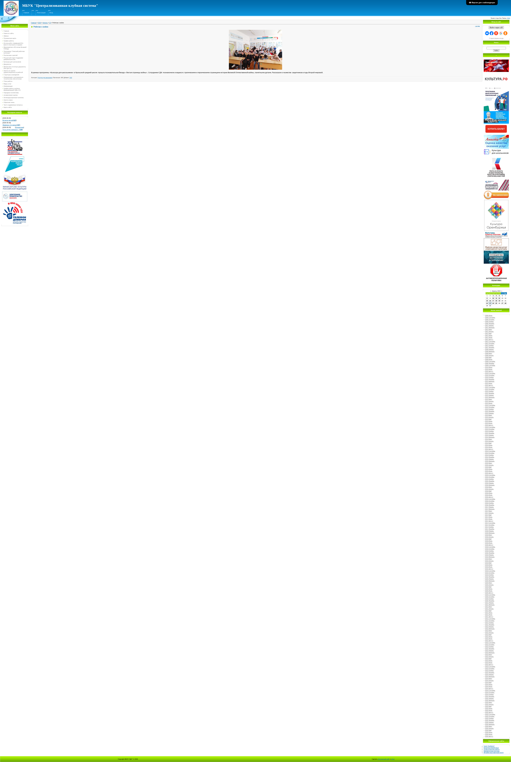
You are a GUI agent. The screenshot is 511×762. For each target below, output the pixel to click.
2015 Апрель (489, 465)
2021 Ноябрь (489, 622)
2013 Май (488, 419)
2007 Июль (488, 337)
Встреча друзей (8, 120)
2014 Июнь (488, 445)
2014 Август (489, 449)
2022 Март (488, 630)
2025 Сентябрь (490, 714)
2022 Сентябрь (490, 642)
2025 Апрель (489, 704)
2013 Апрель (489, 417)
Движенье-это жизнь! (10, 125)
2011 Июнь (488, 383)
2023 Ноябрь (489, 670)
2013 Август (489, 425)
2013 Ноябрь (489, 431)
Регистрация (41, 12)
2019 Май (488, 563)
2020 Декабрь (489, 601)
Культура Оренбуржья (491, 748)
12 (499, 298)
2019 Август (489, 569)
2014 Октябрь (489, 453)
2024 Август (489, 688)
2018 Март (488, 535)
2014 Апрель (489, 441)
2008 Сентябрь (490, 361)
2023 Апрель (489, 656)
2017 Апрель (489, 513)
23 (50, 23)
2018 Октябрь (489, 549)
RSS (508, 18)
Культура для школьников (45, 77)
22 (487, 303)
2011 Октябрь (489, 389)
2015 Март (488, 463)
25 (496, 303)
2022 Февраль (489, 628)
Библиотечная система (491, 751)
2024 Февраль (489, 676)
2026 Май (488, 730)
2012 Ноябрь (489, 409)
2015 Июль (488, 471)
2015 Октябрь (489, 477)
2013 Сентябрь (490, 427)
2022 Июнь (488, 636)
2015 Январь (489, 459)
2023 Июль (488, 662)
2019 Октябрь (489, 573)
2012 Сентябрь (490, 405)
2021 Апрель (489, 608)
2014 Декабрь (489, 457)
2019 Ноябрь (489, 575)
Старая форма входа (496, 38)
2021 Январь (489, 603)
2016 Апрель (489, 489)
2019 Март (488, 559)
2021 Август (489, 616)
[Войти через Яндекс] (496, 33)
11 (496, 298)
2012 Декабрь (489, 411)
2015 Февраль (489, 461)
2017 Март (488, 511)
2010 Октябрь (489, 375)
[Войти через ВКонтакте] (487, 33)
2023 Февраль (489, 652)
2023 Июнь (488, 660)
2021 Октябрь (489, 620)
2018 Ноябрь (489, 551)
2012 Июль (488, 403)
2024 (39, 23)
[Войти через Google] (501, 33)
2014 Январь (489, 435)
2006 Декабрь (489, 323)
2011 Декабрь (489, 393)
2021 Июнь (488, 612)
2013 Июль (488, 423)
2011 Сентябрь (490, 387)
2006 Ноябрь (489, 321)
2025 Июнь (488, 708)
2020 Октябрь (489, 597)
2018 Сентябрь (490, 547)
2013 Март (488, 415)
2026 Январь (489, 722)
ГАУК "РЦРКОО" (489, 746)
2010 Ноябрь (489, 377)
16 (490, 301)
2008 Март (488, 353)
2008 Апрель (489, 355)
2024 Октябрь (489, 692)
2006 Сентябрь (490, 317)
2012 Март (488, 399)
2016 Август (489, 497)
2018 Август (489, 545)
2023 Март (488, 654)
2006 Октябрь (489, 319)
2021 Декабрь (489, 624)
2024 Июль (488, 686)
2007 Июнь (488, 335)
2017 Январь (489, 507)
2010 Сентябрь (490, 373)
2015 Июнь (488, 469)
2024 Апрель (489, 680)
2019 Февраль (489, 557)
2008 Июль (488, 359)
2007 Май (488, 333)
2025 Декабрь (489, 720)
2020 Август (489, 593)
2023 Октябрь (489, 668)
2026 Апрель (489, 728)
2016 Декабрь (489, 505)
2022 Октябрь (489, 644)
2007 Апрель (489, 331)
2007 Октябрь (489, 343)
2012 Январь (489, 395)
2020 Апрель (489, 585)
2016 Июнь (488, 493)
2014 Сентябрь (490, 451)
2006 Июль (488, 315)
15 (487, 301)
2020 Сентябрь (490, 595)
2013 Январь (489, 413)
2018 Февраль (489, 533)
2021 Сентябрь (490, 618)
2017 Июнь (488, 517)
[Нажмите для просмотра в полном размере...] (255, 30)
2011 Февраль (489, 381)
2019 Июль (488, 567)
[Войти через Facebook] (492, 33)
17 (493, 301)
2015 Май (488, 467)
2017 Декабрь (489, 529)
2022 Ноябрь (489, 646)
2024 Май (488, 682)
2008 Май (488, 357)
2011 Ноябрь (489, 391)
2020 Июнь (488, 589)
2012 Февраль (489, 397)
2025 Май (488, 706)
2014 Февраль (489, 437)
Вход (51, 12)
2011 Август (489, 385)
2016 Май (488, 491)
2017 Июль (488, 519)
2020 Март (488, 583)
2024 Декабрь (489, 696)
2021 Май (488, 610)
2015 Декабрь (489, 481)
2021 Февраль (489, 605)
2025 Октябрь (489, 716)
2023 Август (489, 664)
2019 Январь (489, 555)
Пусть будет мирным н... (11, 129)
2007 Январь (489, 325)
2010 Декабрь (489, 379)
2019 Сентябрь (490, 571)
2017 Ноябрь (489, 527)
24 (493, 303)
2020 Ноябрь (489, 599)
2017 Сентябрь (490, 523)
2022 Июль (488, 638)
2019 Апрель (489, 561)
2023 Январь (489, 650)
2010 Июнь (488, 367)
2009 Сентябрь (490, 365)
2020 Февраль (489, 581)
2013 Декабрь (489, 433)
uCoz (393, 759)
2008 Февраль (489, 351)
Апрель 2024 (496, 291)
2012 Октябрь (489, 407)
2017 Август (489, 521)
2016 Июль (488, 495)
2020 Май (488, 587)
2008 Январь (489, 349)
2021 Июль (488, 614)
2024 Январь (489, 674)
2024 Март (488, 678)
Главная (26, 12)
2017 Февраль (489, 509)
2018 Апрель (489, 537)
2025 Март (488, 702)
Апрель (45, 23)
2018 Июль (488, 543)
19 (499, 301)
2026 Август (489, 736)
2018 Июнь (488, 541)
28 (505, 303)
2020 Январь (489, 579)
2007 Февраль (489, 327)
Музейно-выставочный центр (494, 752)
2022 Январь (489, 626)
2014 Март (488, 439)
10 (493, 298)
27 (502, 303)
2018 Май (488, 539)
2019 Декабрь (489, 577)
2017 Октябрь (489, 525)
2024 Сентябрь (490, 690)
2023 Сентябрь (490, 666)
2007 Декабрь (489, 347)
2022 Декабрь (489, 648)
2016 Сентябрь (490, 499)
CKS (70, 77)
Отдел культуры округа (491, 749)
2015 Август (489, 473)
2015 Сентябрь (490, 475)
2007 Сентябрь (490, 341)
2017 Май (488, 515)
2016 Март (488, 487)
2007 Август (489, 339)
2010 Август (489, 371)
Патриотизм (19, 127)
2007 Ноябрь (489, 345)
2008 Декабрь (489, 363)
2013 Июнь (488, 421)
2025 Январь (489, 698)
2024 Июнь (488, 684)
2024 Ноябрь (489, 694)
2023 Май (488, 658)
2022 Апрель (489, 632)
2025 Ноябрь (489, 718)
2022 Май (488, 634)
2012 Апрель (489, 401)
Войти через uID (496, 28)
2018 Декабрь (489, 553)
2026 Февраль (489, 724)
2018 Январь (489, 531)
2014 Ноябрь (489, 455)
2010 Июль (488, 369)
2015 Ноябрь (489, 479)
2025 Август (489, 712)
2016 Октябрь (489, 501)
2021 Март (488, 606)
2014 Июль (488, 447)
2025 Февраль (489, 700)
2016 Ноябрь (489, 503)
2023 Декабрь (489, 672)
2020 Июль (488, 591)
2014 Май (488, 443)
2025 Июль (488, 710)
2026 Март (488, 726)
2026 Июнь (488, 732)
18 (496, 301)
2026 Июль (488, 734)
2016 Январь (489, 483)
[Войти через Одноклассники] (505, 33)
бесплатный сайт (384, 759)
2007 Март (488, 329)
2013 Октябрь (489, 429)
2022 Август (489, 640)
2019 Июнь (488, 565)
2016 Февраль (489, 485)
